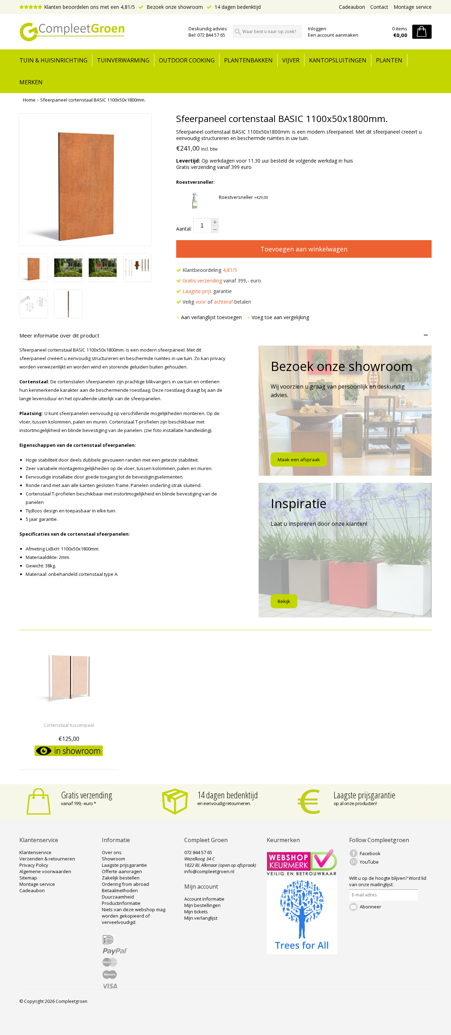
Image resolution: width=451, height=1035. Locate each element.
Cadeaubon (352, 7)
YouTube (369, 862)
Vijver (290, 60)
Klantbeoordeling (209, 270)
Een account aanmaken (333, 35)
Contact (379, 7)
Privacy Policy (33, 865)
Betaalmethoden (120, 890)
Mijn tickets (196, 911)
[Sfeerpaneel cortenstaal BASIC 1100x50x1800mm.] (34, 279)
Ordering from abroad (125, 884)
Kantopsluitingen (337, 60)
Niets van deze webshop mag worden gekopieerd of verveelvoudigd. (133, 915)
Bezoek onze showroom (174, 7)
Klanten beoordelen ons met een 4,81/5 (89, 7)
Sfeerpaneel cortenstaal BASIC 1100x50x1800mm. (93, 100)
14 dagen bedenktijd (237, 7)
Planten (389, 60)
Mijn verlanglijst (200, 918)
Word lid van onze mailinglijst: (387, 881)
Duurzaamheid (118, 897)
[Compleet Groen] (99, 32)
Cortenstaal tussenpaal (69, 725)
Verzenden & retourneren (47, 859)
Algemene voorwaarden (45, 871)
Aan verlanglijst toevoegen (212, 317)
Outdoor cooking (187, 60)
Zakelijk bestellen (121, 878)
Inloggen (317, 28)
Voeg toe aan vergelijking (280, 317)
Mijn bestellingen (202, 905)
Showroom (113, 859)
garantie (207, 291)
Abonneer (370, 906)
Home (29, 100)
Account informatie (204, 899)
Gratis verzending (86, 795)
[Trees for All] (302, 952)
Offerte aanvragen (122, 871)
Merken (31, 82)
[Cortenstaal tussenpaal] (68, 712)
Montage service (413, 7)
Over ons (112, 852)
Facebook (370, 853)
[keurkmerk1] (302, 873)
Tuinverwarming (123, 60)
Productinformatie (121, 903)
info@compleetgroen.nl (209, 871)
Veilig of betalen (216, 301)
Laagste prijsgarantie (364, 795)
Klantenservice (35, 852)
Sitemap (28, 878)
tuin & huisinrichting (53, 60)
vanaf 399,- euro (222, 280)
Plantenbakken (248, 60)
